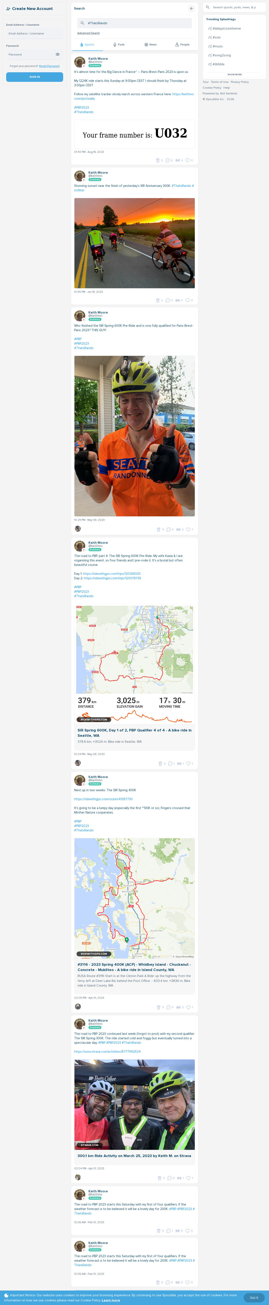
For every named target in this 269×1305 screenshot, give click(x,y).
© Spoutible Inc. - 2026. (219, 99)
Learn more (111, 1300)
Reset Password (49, 66)
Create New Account (32, 8)
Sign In (34, 77)
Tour (206, 82)
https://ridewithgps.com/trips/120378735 (112, 578)
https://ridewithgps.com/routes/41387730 (103, 799)
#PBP (77, 339)
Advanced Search (88, 33)
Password (12, 46)
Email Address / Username (22, 25)
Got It (254, 1298)
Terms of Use (220, 82)
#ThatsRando (84, 112)
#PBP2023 (81, 107)
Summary (95, 65)
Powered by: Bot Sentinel (220, 93)
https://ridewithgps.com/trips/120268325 (112, 574)
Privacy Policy (240, 82)
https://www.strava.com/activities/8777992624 (107, 1052)
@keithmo (95, 62)
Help (226, 87)
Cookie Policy (212, 87)
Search (79, 8)
